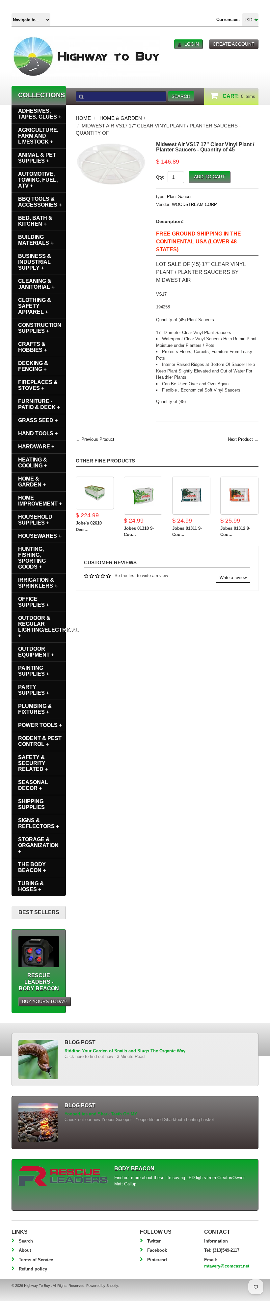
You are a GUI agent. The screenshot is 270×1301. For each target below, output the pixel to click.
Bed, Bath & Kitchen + (35, 221)
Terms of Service (36, 1259)
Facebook (157, 1250)
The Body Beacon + (32, 867)
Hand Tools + (38, 433)
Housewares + (39, 536)
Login (191, 44)
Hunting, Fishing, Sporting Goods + (32, 558)
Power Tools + (40, 725)
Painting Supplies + (33, 671)
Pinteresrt (157, 1259)
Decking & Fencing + (33, 366)
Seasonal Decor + (33, 785)
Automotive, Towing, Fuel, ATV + (38, 180)
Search (26, 1241)
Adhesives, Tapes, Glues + (39, 114)
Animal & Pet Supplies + (37, 158)
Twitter (154, 1241)
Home (83, 118)
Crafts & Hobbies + (32, 347)
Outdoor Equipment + (36, 652)
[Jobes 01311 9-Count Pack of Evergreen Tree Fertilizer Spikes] (191, 496)
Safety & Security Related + (33, 763)
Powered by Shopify (102, 1286)
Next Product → (243, 439)
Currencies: (228, 19)
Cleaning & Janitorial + (36, 284)
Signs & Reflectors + (38, 823)
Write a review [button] (233, 577)
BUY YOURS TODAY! (44, 1001)
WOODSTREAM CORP (194, 204)
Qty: (160, 177)
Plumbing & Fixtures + (35, 709)
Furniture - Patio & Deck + (39, 404)
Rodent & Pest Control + (40, 741)
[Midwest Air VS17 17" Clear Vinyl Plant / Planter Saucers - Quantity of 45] (111, 145)
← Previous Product (95, 439)
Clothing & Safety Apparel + (34, 306)
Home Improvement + (40, 500)
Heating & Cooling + (32, 462)
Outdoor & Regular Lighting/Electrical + (42, 627)
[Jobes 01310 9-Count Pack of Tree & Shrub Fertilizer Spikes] (143, 496)
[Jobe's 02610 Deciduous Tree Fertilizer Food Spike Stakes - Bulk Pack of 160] (95, 493)
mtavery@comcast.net (226, 1266)
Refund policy (33, 1269)
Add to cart (209, 176)
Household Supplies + (35, 520)
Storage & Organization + (38, 845)
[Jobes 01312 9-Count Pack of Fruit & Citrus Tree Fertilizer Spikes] (239, 496)
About (25, 1250)
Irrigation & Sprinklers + (37, 583)
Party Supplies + (33, 690)
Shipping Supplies (31, 804)
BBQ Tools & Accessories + (40, 202)
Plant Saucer (179, 196)
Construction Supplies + (39, 328)
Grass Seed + (38, 420)
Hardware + (36, 446)
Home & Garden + (122, 118)
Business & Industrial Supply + (34, 262)
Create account (234, 44)
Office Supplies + (33, 602)
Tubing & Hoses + (31, 886)
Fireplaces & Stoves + (38, 385)
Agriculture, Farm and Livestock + (38, 136)
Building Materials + (35, 240)
